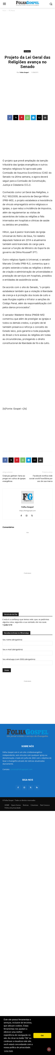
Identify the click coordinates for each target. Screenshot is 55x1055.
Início (4, 10)
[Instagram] (27, 515)
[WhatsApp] (27, 117)
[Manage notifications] (49, 1049)
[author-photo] (27, 503)
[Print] (45, 117)
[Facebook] (9, 117)
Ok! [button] (42, 1035)
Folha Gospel (24, 72)
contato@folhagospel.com (21, 769)
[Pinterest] (21, 117)
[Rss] (36, 787)
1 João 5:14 (7, 625)
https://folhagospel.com (27, 511)
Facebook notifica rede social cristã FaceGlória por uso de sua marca (40, 478)
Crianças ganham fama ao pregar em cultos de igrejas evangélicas (14, 478)
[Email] (39, 117)
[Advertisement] (27, 31)
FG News (12, 10)
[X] (15, 117)
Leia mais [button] (8, 1051)
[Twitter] (30, 787)
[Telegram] (33, 117)
